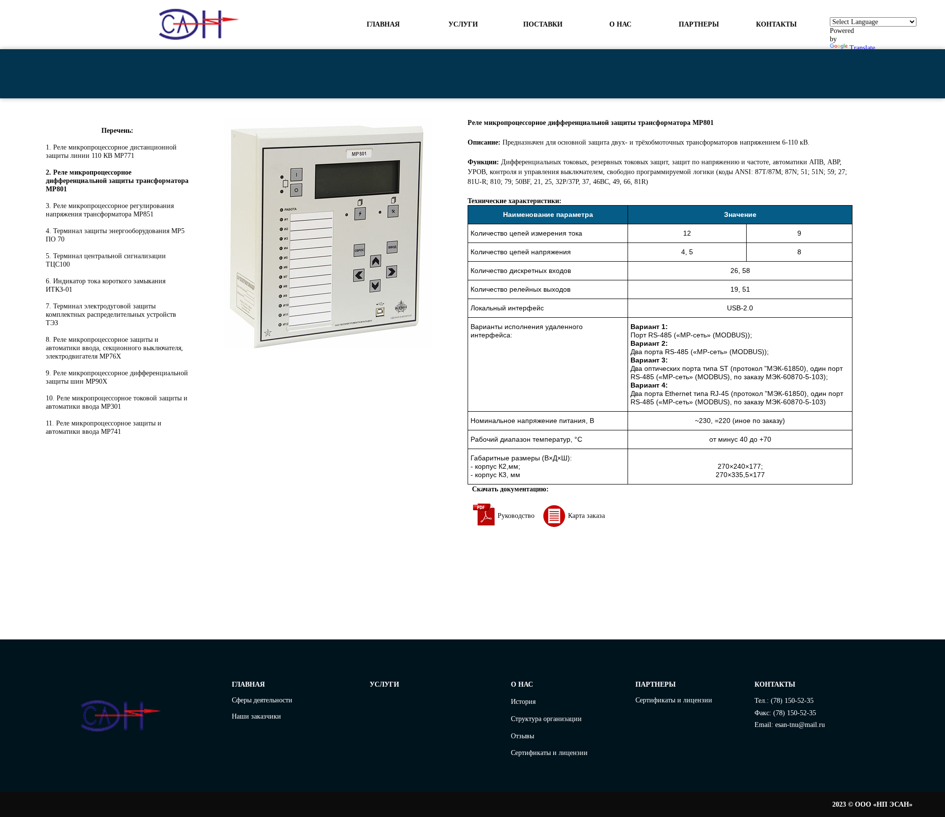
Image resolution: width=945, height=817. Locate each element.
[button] (621, 24)
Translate (862, 48)
